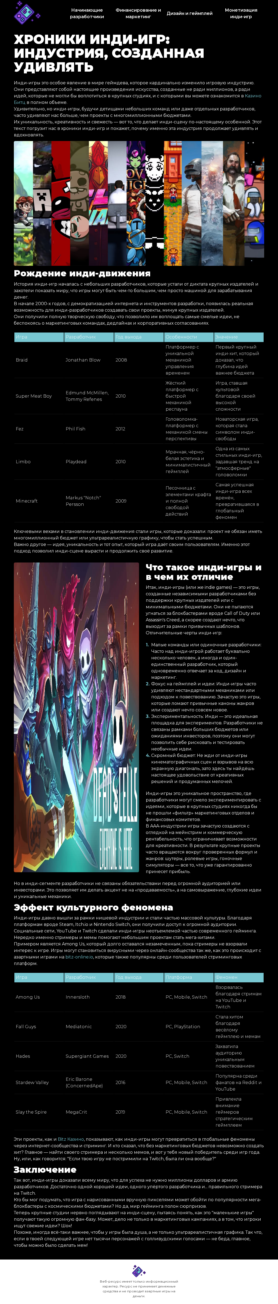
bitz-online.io (79, 957)
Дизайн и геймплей (190, 13)
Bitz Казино (71, 1139)
